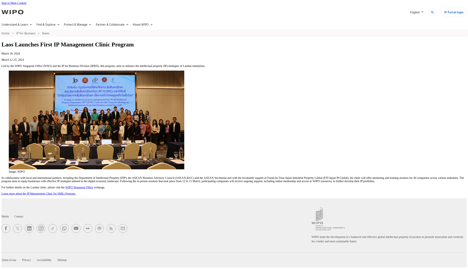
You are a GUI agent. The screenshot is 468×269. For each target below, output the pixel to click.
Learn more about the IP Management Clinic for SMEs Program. (38, 193)
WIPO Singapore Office (79, 187)
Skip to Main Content (13, 3)
